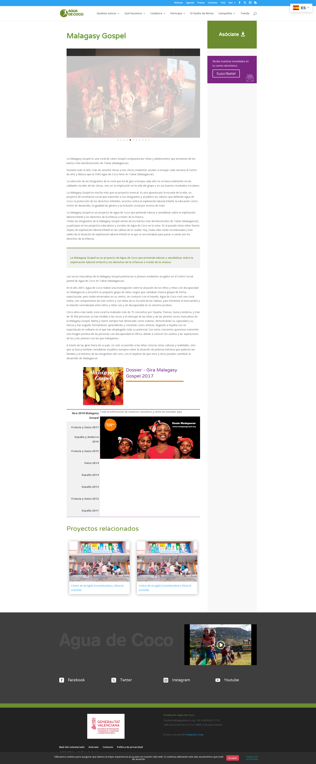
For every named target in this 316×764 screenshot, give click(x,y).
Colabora (156, 13)
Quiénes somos (106, 13)
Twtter (126, 680)
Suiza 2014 (91, 463)
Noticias (178, 3)
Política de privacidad (130, 747)
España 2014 (90, 475)
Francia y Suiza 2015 (85, 451)
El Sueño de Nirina (202, 13)
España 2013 (90, 486)
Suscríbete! (226, 73)
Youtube (231, 680)
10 (145, 140)
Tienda (244, 13)
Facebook (76, 680)
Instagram (181, 680)
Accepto (232, 758)
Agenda (190, 3)
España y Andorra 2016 (87, 439)
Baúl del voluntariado (71, 747)
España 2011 (90, 510)
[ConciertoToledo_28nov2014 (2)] (133, 137)
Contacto (213, 3)
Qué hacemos (133, 13)
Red (230, 3)
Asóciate (229, 34)
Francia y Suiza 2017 (85, 427)
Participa (176, 13)
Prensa (201, 3)
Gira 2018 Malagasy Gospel (85, 415)
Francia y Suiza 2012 (85, 498)
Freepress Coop (195, 734)
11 (149, 140)
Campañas (225, 13)
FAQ (223, 3)
